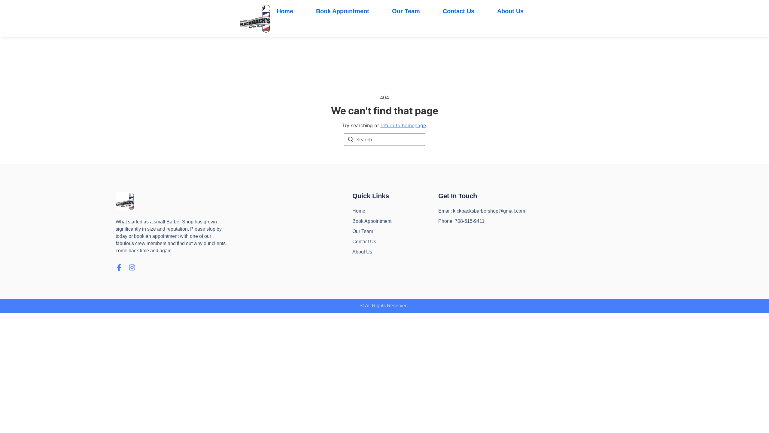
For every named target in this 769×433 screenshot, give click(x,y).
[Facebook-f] (119, 267)
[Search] (350, 140)
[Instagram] (132, 267)
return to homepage (403, 125)
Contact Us (458, 11)
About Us (510, 11)
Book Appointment (342, 11)
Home (285, 11)
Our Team (406, 11)
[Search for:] (384, 139)
